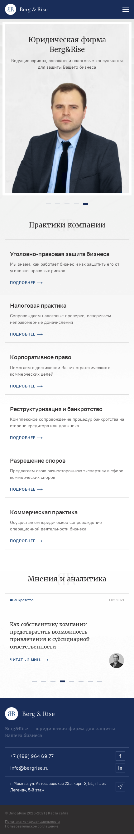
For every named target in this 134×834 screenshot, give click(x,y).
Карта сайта (58, 813)
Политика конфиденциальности (32, 821)
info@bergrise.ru (29, 768)
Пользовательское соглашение (31, 826)
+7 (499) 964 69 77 (32, 756)
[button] (85, 204)
